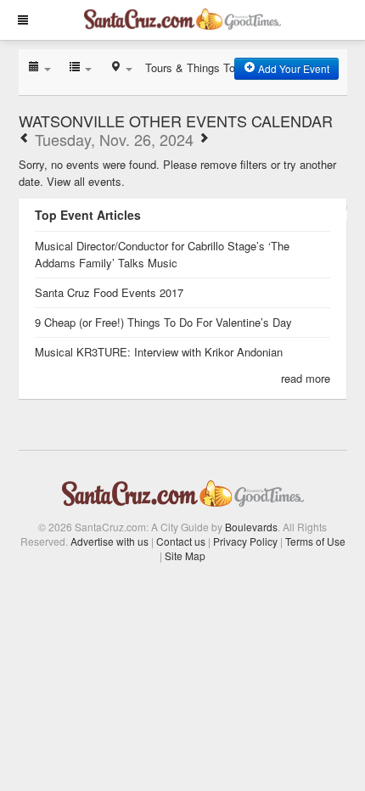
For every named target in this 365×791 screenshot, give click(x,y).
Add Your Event (292, 68)
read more (305, 378)
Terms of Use (315, 541)
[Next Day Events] (204, 139)
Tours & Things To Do (198, 67)
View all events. (86, 181)
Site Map (185, 555)
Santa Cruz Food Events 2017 (109, 292)
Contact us (180, 541)
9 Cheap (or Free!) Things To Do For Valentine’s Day (163, 322)
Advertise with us (109, 541)
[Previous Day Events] (25, 139)
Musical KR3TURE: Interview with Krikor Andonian (159, 352)
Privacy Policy (245, 541)
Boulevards (251, 526)
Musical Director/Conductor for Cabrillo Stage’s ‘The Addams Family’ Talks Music (162, 254)
